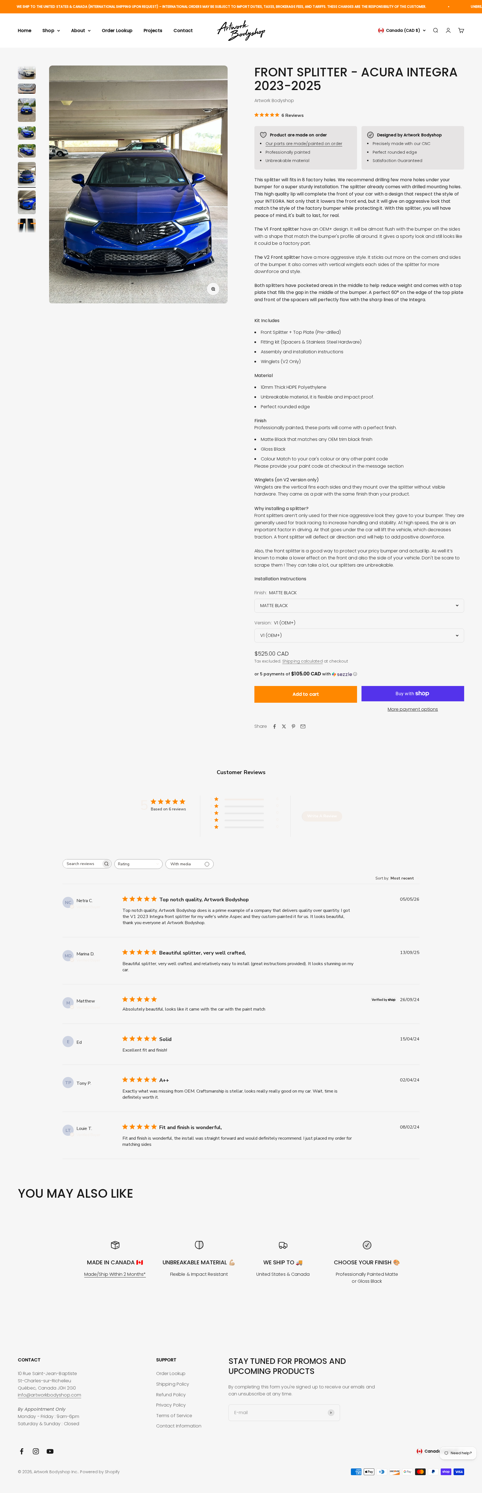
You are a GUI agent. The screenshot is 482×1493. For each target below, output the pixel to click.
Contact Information (179, 1426)
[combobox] (138, 864)
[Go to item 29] (27, 133)
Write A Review (322, 816)
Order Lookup (117, 30)
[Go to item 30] (27, 151)
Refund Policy (171, 1394)
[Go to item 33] (27, 228)
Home (24, 30)
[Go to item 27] (27, 89)
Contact (183, 30)
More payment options (413, 709)
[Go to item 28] (27, 111)
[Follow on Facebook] (21, 1451)
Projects (153, 30)
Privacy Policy (171, 1405)
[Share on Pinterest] (293, 726)
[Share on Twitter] (284, 726)
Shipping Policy (172, 1384)
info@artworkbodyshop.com (49, 1395)
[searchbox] (82, 863)
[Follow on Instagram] (36, 1451)
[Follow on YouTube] (50, 1451)
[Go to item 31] (27, 175)
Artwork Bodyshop (274, 100)
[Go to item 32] (27, 203)
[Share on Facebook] (274, 726)
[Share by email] (303, 726)
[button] (359, 674)
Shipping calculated (302, 661)
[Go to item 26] (27, 73)
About (78, 30)
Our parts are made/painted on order (304, 143)
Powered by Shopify (99, 1472)
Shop (48, 30)
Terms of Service (174, 1415)
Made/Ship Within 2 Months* (115, 1274)
